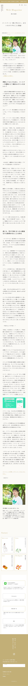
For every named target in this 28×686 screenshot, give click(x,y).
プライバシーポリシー (6, 674)
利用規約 (4, 676)
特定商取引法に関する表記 (7, 671)
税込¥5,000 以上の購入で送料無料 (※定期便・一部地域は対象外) (14, 1)
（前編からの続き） (8, 76)
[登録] (23, 665)
